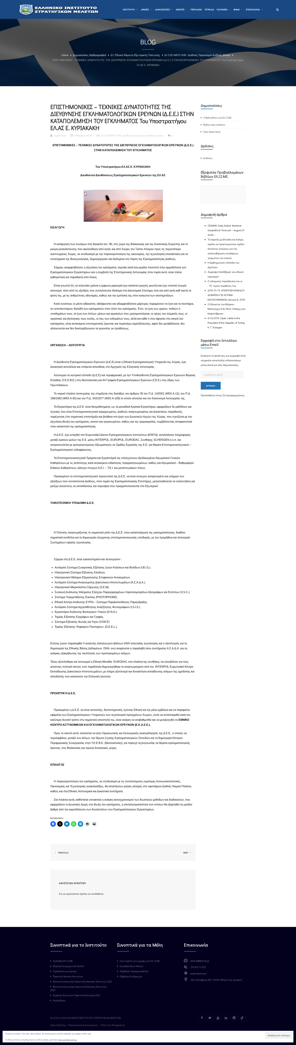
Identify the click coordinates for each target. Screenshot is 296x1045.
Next (186, 852)
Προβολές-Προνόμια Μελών (134, 971)
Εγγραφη (210, 385)
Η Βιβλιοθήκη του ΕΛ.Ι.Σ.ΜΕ (217, 117)
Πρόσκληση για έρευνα (65, 971)
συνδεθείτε (97, 893)
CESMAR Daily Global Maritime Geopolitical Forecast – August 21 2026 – (226, 230)
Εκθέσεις (207, 158)
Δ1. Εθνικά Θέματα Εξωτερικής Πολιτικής (135, 55)
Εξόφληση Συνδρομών (131, 976)
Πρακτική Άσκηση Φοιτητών (68, 976)
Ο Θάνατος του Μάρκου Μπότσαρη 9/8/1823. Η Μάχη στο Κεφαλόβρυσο (226, 308)
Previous (63, 852)
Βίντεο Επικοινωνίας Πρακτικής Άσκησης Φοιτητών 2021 (82, 981)
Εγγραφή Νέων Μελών (131, 966)
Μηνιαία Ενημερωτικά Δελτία (68, 966)
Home (65, 55)
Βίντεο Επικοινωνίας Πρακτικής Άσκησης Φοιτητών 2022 (78, 988)
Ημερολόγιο (59, 1000)
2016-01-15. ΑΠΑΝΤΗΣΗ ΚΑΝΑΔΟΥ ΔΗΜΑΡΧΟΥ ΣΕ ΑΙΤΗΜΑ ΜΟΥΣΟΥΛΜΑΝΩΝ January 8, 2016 (226, 295)
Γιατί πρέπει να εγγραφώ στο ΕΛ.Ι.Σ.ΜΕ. (140, 961)
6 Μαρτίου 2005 (83, 135)
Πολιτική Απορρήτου (113, 1025)
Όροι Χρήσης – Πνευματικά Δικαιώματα (74, 1025)
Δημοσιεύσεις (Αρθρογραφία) (89, 55)
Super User (60, 135)
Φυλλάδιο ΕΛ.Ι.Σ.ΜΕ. (63, 961)
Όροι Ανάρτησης (211, 131)
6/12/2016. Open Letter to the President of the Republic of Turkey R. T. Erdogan (226, 322)
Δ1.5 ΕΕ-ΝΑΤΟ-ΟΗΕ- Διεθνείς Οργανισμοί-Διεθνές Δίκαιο (197, 55)
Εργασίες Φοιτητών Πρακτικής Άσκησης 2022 (76, 995)
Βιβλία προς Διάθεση (214, 124)
